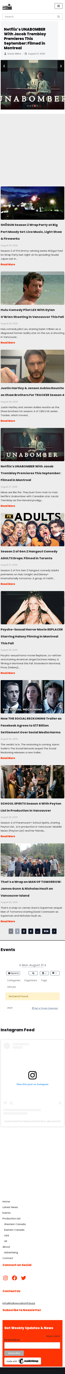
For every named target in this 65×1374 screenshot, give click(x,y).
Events (6, 1213)
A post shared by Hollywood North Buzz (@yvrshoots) (32, 1121)
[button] (28, 106)
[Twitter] (23, 1278)
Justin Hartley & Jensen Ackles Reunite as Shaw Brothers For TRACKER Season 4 (32, 366)
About (6, 1247)
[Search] (58, 16)
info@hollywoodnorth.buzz (18, 1303)
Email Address (13, 1340)
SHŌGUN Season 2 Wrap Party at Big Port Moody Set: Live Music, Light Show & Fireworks (32, 203)
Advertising (11, 1252)
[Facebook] (15, 1278)
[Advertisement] (32, 146)
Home (6, 1201)
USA (6, 1235)
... (38, 931)
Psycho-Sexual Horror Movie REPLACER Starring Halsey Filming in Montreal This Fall (32, 607)
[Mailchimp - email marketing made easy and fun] (22, 1363)
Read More (8, 264)
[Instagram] (5, 1278)
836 (46, 931)
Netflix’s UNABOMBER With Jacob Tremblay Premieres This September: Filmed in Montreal (25, 39)
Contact (7, 1258)
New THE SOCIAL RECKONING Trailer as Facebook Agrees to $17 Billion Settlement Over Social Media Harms (32, 696)
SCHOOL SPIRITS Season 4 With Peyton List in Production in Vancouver (32, 781)
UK (5, 1241)
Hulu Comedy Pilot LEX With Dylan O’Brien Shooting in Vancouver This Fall (32, 288)
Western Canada (15, 1224)
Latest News (10, 1207)
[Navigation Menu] (58, 6)
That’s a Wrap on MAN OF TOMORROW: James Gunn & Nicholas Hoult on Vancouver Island (32, 859)
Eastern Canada (14, 1230)
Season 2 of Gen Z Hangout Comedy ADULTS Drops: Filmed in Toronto (32, 529)
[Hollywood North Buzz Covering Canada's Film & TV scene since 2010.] (7, 6)
